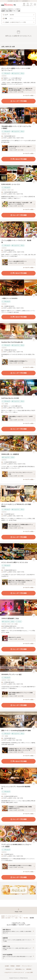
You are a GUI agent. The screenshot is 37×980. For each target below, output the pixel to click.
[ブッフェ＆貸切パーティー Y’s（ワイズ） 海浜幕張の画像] (18, 229)
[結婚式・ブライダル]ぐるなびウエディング (11, 916)
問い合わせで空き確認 (20, 159)
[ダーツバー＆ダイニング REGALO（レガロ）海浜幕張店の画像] (18, 493)
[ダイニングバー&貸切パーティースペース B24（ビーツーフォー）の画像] (18, 57)
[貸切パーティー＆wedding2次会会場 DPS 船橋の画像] (18, 719)
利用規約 (12, 966)
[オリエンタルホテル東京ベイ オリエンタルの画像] (18, 551)
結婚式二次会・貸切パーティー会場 (9, 917)
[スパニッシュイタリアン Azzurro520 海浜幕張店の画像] (18, 775)
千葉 (20, 917)
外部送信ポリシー (10, 969)
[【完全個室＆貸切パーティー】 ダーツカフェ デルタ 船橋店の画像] (18, 115)
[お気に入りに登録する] (34, 66)
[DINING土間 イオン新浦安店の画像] (18, 443)
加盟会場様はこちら (20, 969)
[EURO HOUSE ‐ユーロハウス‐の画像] (18, 173)
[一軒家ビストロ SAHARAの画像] (18, 287)
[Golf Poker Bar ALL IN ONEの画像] (18, 387)
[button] (18, 931)
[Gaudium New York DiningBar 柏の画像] (18, 331)
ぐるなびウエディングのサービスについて (14, 972)
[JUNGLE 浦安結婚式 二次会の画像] (18, 607)
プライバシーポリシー (27, 966)
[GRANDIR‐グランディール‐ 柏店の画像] (18, 663)
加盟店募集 (28, 969)
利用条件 (18, 966)
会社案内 (7, 966)
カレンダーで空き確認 (20, 101)
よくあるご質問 (29, 972)
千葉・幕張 (25, 917)
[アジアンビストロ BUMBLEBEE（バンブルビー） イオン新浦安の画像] (18, 834)
